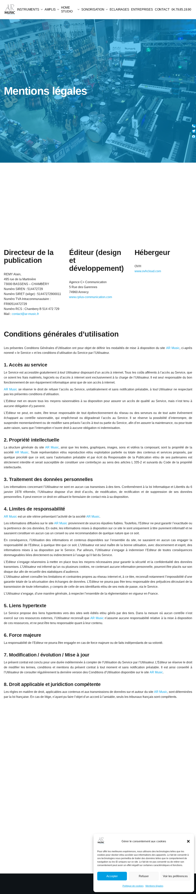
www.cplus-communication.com (90, 297)
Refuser (144, 876)
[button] (188, 841)
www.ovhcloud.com (148, 271)
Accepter (112, 876)
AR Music (173, 348)
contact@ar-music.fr (25, 313)
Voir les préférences (175, 876)
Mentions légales (154, 886)
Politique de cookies (133, 886)
